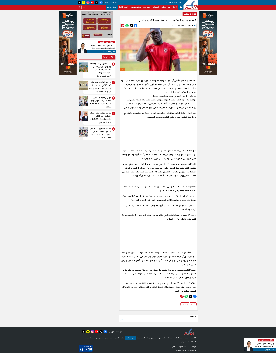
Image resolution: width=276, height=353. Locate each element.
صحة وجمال (109, 338)
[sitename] (189, 331)
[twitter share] (131, 25)
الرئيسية (193, 338)
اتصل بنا (172, 346)
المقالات (193, 341)
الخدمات (156, 7)
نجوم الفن (147, 7)
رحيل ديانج (185, 304)
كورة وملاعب (111, 7)
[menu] (84, 7)
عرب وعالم (99, 338)
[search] (80, 7)
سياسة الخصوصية (183, 346)
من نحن (193, 346)
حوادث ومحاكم (89, 338)
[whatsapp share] (127, 25)
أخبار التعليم (165, 7)
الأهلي (193, 304)
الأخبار (175, 7)
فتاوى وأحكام (119, 338)
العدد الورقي (109, 2)
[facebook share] (135, 25)
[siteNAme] (190, 5)
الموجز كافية (123, 7)
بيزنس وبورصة (135, 7)
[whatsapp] (122, 25)
